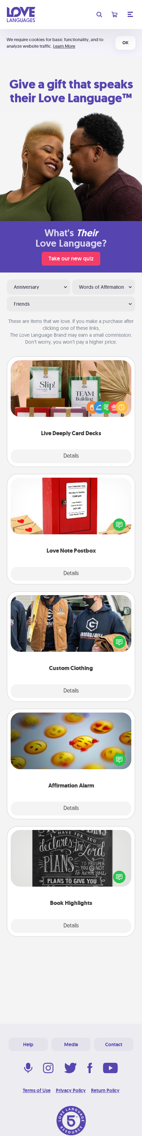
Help (28, 1044)
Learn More (64, 46)
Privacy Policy (71, 1090)
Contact (113, 1044)
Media (71, 1044)
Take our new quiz (71, 258)
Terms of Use (37, 1090)
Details (71, 456)
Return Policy (105, 1090)
